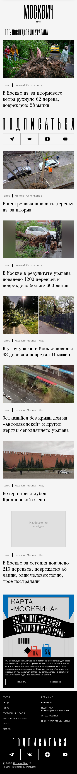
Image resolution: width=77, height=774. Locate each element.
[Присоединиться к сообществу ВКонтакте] (29, 139)
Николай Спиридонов (28, 85)
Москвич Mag (20, 763)
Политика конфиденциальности (55, 709)
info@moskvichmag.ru (24, 767)
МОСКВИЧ (38, 13)
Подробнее (55, 682)
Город (6, 85)
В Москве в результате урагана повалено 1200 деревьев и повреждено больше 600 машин (37, 279)
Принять (21, 682)
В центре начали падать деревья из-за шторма (38, 207)
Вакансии (47, 703)
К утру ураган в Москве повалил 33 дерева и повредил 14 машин (38, 352)
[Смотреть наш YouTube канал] (65, 139)
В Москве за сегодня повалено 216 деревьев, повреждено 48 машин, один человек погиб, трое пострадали (36, 572)
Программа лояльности (55, 721)
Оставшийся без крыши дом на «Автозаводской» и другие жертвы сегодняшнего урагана (36, 424)
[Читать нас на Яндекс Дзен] (47, 139)
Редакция (47, 697)
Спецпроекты (49, 716)
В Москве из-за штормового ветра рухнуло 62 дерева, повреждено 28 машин (32, 99)
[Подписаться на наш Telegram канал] (12, 139)
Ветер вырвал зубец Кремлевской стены (25, 496)
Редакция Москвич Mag (29, 341)
